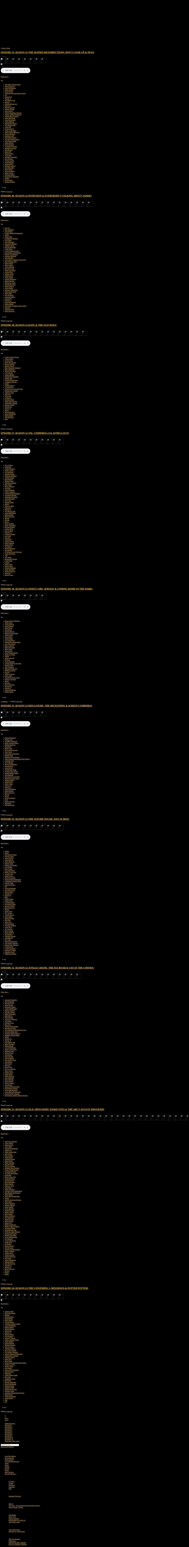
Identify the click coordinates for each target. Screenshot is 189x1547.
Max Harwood (9, 269)
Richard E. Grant (10, 283)
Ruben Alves (9, 901)
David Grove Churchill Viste (14, 389)
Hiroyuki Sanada (10, 1313)
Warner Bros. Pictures (11, 116)
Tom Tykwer (9, 111)
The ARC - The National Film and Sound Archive (24, 1505)
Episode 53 (8, 97)
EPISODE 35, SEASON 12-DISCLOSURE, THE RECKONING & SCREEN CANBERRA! (46, 705)
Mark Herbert (9, 263)
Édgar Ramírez (9, 1076)
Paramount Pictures (11, 1233)
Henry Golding (9, 1251)
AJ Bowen (8, 398)
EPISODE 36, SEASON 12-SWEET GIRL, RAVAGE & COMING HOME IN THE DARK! (47, 589)
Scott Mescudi (9, 162)
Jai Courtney (9, 929)
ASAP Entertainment (11, 653)
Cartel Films (8, 561)
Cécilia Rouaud (9, 902)
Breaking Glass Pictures (12, 757)
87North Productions (11, 380)
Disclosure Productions (12, 754)
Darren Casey (9, 575)
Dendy (7, 851)
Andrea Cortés (9, 393)
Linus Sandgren (10, 171)
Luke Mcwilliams (10, 1456)
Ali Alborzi (8, 547)
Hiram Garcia (9, 1072)
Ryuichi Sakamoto (10, 1382)
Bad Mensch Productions (12, 1193)
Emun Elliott (9, 1161)
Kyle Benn (8, 240)
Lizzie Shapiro (9, 1209)
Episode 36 (8, 686)
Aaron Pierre (9, 1157)
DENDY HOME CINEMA (17, 1543)
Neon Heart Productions (12, 1196)
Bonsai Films (9, 755)
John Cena (8, 922)
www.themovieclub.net (12, 1461)
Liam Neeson (9, 1005)
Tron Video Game (14, 1522)
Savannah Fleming (10, 495)
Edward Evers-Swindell (12, 777)
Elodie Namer (9, 899)
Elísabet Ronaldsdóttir (11, 377)
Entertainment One (10, 1230)
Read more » (5, 77)
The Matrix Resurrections (13, 84)
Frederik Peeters (10, 1179)
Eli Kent (7, 660)
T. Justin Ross (9, 387)
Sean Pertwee (9, 766)
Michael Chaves (10, 1357)
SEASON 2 (8, 1427)
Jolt (6, 886)
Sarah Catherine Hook (12, 1340)
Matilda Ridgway (10, 745)
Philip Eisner (9, 623)
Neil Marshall (9, 775)
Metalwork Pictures (11, 1389)
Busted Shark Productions (13, 879)
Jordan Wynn (9, 545)
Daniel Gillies (9, 665)
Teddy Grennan (9, 674)
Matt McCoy (9, 1016)
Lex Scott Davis (10, 640)
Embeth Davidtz (10, 1159)
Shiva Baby (8, 1202)
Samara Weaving (10, 1256)
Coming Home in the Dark (13, 663)
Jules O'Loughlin (10, 878)
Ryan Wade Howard (11, 750)
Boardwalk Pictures (11, 559)
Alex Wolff (8, 1147)
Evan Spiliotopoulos (11, 1237)
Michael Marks (9, 780)
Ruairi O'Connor (10, 1338)
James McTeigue (10, 118)
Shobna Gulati (9, 274)
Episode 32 (8, 1039)
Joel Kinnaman (9, 924)
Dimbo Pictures (9, 1189)
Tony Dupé (8, 752)
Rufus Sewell (9, 1145)
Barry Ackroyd (9, 646)
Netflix (7, 178)
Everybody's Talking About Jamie (15, 260)
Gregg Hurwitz (9, 624)
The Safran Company (11, 943)
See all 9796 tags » (10, 1474)
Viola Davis (8, 927)
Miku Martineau (10, 369)
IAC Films (8, 557)
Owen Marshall (9, 662)
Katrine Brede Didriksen (12, 493)
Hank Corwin (9, 173)
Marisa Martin (9, 90)
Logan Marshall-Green (12, 251)
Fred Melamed (9, 1218)
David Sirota (9, 180)
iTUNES (11, 1481)
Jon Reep (8, 488)
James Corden (9, 470)
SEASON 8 (8, 1434)
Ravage (7, 672)
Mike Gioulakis (9, 1163)
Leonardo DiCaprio (11, 146)
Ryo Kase (8, 1377)
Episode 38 (8, 407)
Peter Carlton (9, 265)
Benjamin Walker (10, 1007)
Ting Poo (7, 538)
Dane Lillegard (9, 543)
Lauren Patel (9, 272)
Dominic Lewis (9, 952)
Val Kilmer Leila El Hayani (13, 552)
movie (7, 1463)
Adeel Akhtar (9, 277)
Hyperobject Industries (12, 176)
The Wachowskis (10, 125)
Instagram (12, 1487)
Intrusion (7, 308)
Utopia (7, 1198)
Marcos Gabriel (9, 405)
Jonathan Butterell (10, 256)
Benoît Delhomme (10, 1384)
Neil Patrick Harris (10, 138)
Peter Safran (8, 917)
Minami (7, 1315)
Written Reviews (10, 1423)
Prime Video (9, 564)
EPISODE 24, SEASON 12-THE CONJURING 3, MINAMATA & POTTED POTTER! (44, 1288)
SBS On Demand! (14, 1539)
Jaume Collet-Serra (11, 1049)
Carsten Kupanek (10, 948)
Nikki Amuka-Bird (10, 1152)
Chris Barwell (9, 947)
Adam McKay (9, 143)
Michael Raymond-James (12, 642)
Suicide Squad (9, 856)
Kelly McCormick (10, 362)
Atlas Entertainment (11, 941)
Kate (6, 419)
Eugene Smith (9, 1311)
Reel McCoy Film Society (17, 1531)
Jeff (6, 1402)
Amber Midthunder (11, 1009)
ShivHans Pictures (10, 1028)
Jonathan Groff (9, 136)
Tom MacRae (9, 258)
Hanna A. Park (9, 1186)
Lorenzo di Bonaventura (12, 1249)
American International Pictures (14, 1393)
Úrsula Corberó (9, 1255)
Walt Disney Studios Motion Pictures (16, 1095)
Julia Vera (8, 394)
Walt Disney (8, 1062)
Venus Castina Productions (13, 114)
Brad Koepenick (10, 548)
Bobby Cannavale (10, 872)
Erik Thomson (9, 667)
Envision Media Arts (11, 1032)
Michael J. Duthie (10, 950)
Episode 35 (8, 786)
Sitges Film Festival (11, 401)
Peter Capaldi (9, 931)
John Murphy (9, 938)
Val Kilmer (8, 539)
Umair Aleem (9, 359)
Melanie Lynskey (10, 166)
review (7, 1465)
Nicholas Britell (9, 175)
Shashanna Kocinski (11, 497)
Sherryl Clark (9, 863)
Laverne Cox (9, 874)
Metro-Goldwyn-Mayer (12, 1226)
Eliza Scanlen (9, 1156)
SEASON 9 (8, 1436)
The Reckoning (9, 805)
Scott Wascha (9, 860)
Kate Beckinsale (10, 871)
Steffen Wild (9, 782)
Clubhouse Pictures (11, 382)
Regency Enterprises (11, 290)
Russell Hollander (10, 247)
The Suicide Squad (11, 855)
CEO (6, 800)
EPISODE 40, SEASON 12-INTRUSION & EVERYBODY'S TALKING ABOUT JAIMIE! (46, 195)
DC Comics (8, 913)
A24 (6, 555)
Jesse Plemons (9, 1079)
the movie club (9, 1458)
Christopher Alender (11, 403)
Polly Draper (9, 1214)
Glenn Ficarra (9, 1053)
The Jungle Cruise (10, 1060)
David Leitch (9, 361)
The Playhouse (9, 1322)
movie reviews (9, 1472)
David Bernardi (9, 862)
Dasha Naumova (10, 571)
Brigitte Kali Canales (11, 391)
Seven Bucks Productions (13, 1092)
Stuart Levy (8, 1223)
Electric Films (9, 883)
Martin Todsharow (10, 1225)
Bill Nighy (8, 1380)
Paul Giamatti (9, 1081)
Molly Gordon (9, 1212)
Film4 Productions (10, 292)
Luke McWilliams (10, 88)
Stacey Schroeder (10, 525)
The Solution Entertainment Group (15, 1030)
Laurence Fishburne (11, 1019)
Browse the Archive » (7, 1447)
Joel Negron (8, 1085)
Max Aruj (8, 1025)
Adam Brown (9, 1398)
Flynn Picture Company (12, 1094)
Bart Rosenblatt (9, 1002)
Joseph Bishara (9, 1343)
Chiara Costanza (10, 492)
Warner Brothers (10, 182)
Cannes (7, 563)
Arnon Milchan (9, 267)
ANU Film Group (14, 1530)
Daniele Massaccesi (11, 104)
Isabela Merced (9, 631)
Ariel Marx (8, 1187)
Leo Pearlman (9, 472)
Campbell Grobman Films (13, 881)
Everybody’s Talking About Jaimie (15, 306)
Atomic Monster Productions (14, 1354)
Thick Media (9, 1194)
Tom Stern (8, 1021)
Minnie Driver (9, 481)
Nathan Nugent (9, 1386)
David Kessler (9, 1372)
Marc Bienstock (10, 1182)
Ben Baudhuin (9, 230)
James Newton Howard (12, 1087)
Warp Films (8, 293)
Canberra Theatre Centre (12, 1324)
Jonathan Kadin (9, 474)
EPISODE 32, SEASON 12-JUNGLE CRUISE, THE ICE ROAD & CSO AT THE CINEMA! (47, 967)
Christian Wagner (10, 936)
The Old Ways (9, 417)
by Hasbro (8, 1244)
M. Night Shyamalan (11, 1173)
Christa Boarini (9, 385)
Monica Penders (10, 801)
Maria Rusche (9, 1184)
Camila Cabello (9, 478)
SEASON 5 (8, 1432)
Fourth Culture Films (11, 771)
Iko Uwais (8, 1258)
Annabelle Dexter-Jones (12, 678)
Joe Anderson (9, 763)
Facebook (12, 1485)
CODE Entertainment (11, 1026)
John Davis (8, 1064)
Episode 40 (8, 299)
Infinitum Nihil (9, 1388)
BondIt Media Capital (11, 773)
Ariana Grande (9, 161)
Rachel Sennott (9, 1210)
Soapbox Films (9, 400)
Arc (6, 95)
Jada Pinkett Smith (10, 141)
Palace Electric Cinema (16, 1507)
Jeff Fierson (8, 630)
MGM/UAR (9, 1395)
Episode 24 (8, 1331)
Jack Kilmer (8, 550)
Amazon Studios (10, 297)
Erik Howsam (9, 1248)
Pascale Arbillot (9, 906)
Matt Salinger (9, 1018)
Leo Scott (8, 536)
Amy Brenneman (10, 644)
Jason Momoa (9, 626)
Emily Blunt (8, 1074)
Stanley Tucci (9, 876)
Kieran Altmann (10, 1205)
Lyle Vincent (9, 373)
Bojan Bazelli (9, 1221)
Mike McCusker (10, 647)
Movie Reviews (10, 311)
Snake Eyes (8, 1242)
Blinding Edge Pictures (12, 1168)
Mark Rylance (9, 153)
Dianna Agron (9, 1219)
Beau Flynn (8, 1067)
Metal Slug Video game (12, 1441)
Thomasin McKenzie (11, 1148)
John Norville (9, 1056)
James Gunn (8, 911)
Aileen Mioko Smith (11, 1375)
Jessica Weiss (9, 529)
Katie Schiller (9, 1207)
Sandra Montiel (9, 375)
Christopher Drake (10, 770)
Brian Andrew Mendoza (12, 621)
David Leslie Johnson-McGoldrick (15, 1363)
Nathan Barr (8, 378)
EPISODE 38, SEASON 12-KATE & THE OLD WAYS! (29, 325)
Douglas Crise (9, 1023)
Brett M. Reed (9, 1164)
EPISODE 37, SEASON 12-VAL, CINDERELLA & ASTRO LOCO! (35, 433)
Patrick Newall (9, 366)
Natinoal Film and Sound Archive (15, 93)
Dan (6, 1400)
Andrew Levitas (10, 1364)
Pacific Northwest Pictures (13, 1200)
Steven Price (9, 651)
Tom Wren (8, 747)
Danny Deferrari (10, 1216)
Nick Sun (8, 573)
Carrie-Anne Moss (10, 130)
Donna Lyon (9, 739)
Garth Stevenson (10, 554)
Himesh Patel (9, 164)
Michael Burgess (10, 1345)
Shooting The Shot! (15, 1496)
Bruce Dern (8, 676)
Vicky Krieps (9, 1143)
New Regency (9, 295)
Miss (6, 897)
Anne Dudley (9, 288)
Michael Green (9, 1051)
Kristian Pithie (9, 502)
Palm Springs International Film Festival (17, 759)
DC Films (8, 940)
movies (7, 1468)
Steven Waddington (11, 764)
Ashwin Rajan (9, 1180)
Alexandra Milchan (11, 244)
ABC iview (12, 1541)
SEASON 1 (8, 1425)
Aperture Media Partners (12, 1033)
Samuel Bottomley (10, 279)
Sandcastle (8, 1175)
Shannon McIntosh (11, 476)
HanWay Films (9, 1391)
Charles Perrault (10, 469)
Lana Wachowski (10, 120)
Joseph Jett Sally (10, 107)
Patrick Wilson (9, 1334)
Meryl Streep (9, 169)
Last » (7, 1420)
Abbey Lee (8, 1150)
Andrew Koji (9, 1253)
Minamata (8, 1373)
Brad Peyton (9, 628)
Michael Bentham (10, 738)
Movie (7, 410)
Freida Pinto (8, 249)
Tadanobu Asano (10, 1379)
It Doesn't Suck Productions (13, 1191)
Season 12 (8, 99)
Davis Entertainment (11, 1090)
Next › (7, 1418)
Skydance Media (10, 1228)
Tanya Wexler (9, 858)
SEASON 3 (8, 1429)
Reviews (7, 683)
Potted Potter (9, 1318)
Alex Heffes (8, 231)
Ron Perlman (9, 159)
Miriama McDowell (11, 669)
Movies (7, 518)
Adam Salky (9, 237)
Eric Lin (7, 228)
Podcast (7, 102)
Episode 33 (8, 894)
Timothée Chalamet (11, 157)
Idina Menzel (9, 479)
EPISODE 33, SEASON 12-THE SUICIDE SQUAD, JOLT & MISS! (35, 819)
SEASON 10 (9, 1437)
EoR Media (12, 1515)
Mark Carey (8, 748)
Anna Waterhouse (10, 1241)
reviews (7, 1467)
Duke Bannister (9, 490)
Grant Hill (8, 127)
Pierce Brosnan (9, 486)
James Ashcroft (9, 658)
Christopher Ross (10, 284)
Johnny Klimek (9, 109)
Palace (7, 853)
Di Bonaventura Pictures (12, 1232)
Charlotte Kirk (9, 761)
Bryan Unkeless (10, 364)
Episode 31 (8, 1265)
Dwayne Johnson (10, 1069)
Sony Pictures (9, 531)
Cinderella (8, 467)
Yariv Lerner (9, 869)
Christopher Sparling (11, 238)
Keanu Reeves (9, 129)
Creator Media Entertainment (14, 233)
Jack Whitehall (9, 1078)
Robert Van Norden (11, 865)
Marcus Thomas (10, 1010)
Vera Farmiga (9, 1336)
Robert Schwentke (10, 1235)
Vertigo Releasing (10, 1396)
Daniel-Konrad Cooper (12, 778)
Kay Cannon (9, 465)
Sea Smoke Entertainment (13, 253)
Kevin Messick (9, 145)
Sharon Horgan (9, 281)
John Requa (8, 1055)
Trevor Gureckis (10, 1166)
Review (7, 520)
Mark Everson (9, 286)
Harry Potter (8, 1320)
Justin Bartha (9, 639)
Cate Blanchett (9, 168)
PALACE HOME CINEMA (18, 1544)
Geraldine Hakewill (11, 741)
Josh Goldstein (9, 1058)
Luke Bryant (9, 768)
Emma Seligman (10, 1203)
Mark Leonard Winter (11, 743)
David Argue (9, 566)
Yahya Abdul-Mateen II (12, 132)
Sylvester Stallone (10, 925)
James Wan (8, 1359)
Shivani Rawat (9, 1003)
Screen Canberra (10, 798)
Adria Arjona (9, 635)
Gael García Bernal (11, 1141)
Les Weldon (8, 867)
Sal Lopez (8, 396)
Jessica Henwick (10, 134)
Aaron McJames (10, 499)
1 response (4, 701)
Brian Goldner (9, 1246)
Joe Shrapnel (9, 1239)
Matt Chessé (8, 649)
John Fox (8, 1065)
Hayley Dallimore (10, 568)
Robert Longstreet (10, 679)
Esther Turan (9, 784)
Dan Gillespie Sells (11, 261)
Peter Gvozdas (9, 1347)
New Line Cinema (10, 1350)
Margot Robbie (9, 918)
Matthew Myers (10, 246)
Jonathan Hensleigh (11, 1000)
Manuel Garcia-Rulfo (11, 633)
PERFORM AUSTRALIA (17, 1520)
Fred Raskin (8, 934)
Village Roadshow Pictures (13, 113)
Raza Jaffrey (9, 637)
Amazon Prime (9, 309)
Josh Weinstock (9, 242)
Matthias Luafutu (10, 670)
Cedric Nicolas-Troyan (12, 357)
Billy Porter (8, 485)
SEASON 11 (9, 1439)
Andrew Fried (9, 541)
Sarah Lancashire (10, 270)
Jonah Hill (8, 152)
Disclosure (8, 803)
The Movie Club (36, 21)
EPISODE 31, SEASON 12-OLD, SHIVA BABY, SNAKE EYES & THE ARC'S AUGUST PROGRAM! (52, 1109)
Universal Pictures (10, 1171)
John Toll (8, 106)
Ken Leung (8, 1154)
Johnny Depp (9, 1366)
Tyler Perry (8, 155)
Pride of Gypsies (10, 654)
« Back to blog (5, 48)
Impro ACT (12, 1517)
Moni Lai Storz (9, 506)
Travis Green (9, 91)
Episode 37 (8, 508)
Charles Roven (9, 915)
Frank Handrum (10, 570)
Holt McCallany (10, 1012)
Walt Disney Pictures (11, 1088)
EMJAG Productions (11, 254)
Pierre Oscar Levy (10, 1177)
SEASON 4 (8, 1430)
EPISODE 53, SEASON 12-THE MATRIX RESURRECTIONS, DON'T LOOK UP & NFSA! (47, 52)
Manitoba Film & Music (12, 1035)
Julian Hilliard (9, 1341)
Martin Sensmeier (10, 1014)
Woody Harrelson (10, 371)
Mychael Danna (10, 527)
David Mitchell (9, 122)
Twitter (11, 1483)
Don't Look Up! (10, 86)
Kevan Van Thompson (12, 1370)
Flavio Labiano (9, 1083)
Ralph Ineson (9, 276)
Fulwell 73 (8, 532)
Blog (10, 1489)
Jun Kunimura (9, 1317)
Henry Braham (9, 524)
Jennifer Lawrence (10, 148)
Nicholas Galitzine (10, 483)
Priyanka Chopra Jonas (12, 139)
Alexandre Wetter (10, 904)
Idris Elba (8, 920)
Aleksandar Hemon (11, 123)
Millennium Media (10, 954)
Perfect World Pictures (12, 1170)
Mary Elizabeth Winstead (12, 368)
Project (7, 504)
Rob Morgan (9, 150)
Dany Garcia (9, 1071)
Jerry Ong (8, 501)
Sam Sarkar (8, 1368)
